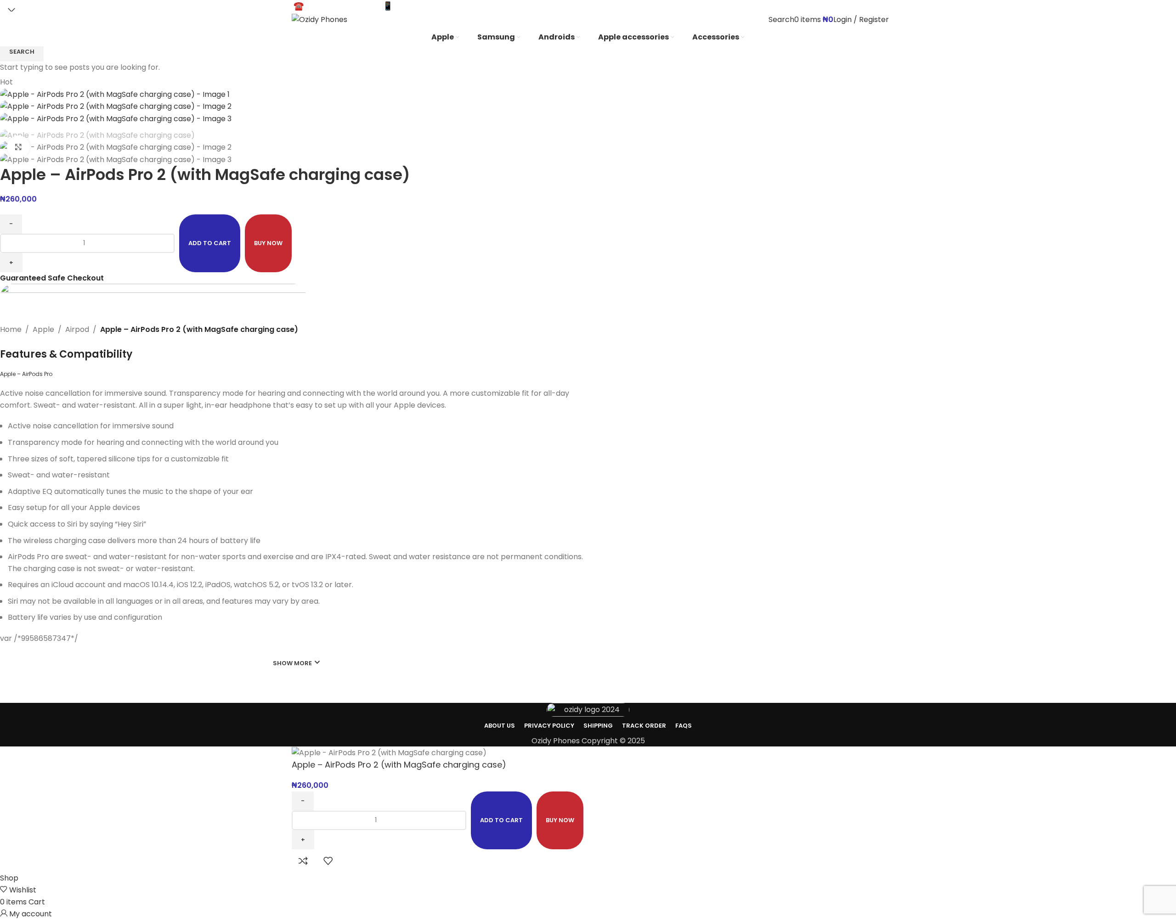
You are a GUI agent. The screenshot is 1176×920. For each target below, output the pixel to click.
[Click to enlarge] (18, 146)
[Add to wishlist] (328, 860)
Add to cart (209, 243)
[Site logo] (319, 19)
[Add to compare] (303, 860)
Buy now (560, 820)
